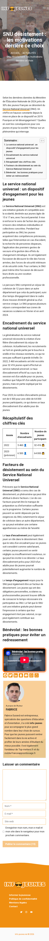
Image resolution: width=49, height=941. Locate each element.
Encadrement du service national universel (22, 157)
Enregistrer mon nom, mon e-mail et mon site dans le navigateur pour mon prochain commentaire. (24, 831)
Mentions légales (18, 902)
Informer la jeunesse (20, 895)
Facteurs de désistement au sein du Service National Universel (23, 167)
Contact (13, 906)
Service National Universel (16, 109)
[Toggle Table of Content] (41, 140)
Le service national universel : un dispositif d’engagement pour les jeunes (22, 148)
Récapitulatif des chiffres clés (21, 162)
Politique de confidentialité (23, 899)
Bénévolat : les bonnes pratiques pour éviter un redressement (24, 174)
